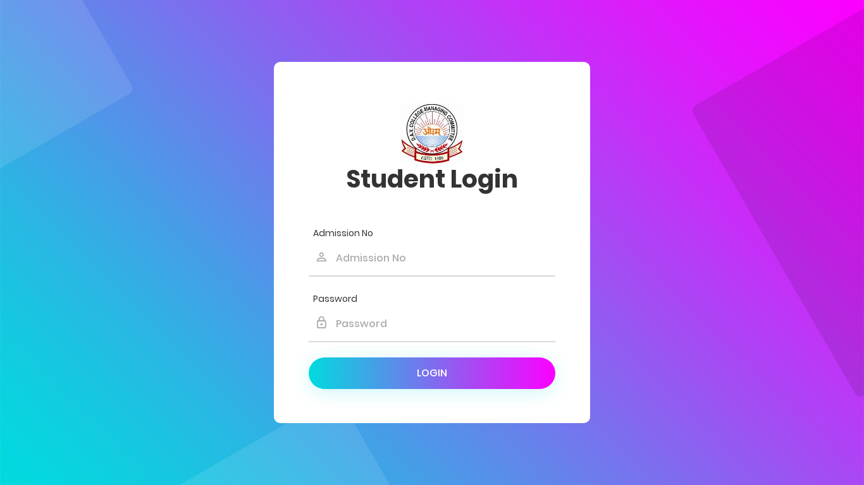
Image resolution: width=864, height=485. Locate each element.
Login (432, 373)
